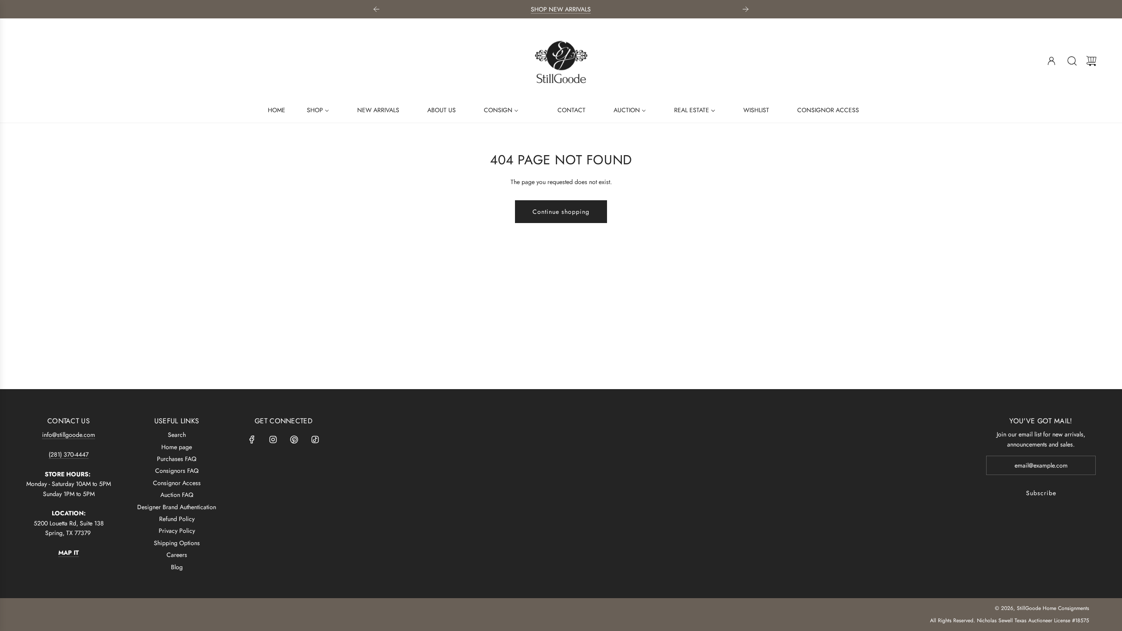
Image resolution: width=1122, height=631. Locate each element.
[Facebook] (252, 439)
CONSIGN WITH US (650, 9)
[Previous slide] (376, 9)
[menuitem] (271, 109)
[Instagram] (273, 439)
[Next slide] (746, 9)
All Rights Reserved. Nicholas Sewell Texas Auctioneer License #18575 (1009, 620)
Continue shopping (561, 211)
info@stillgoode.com (68, 434)
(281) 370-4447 (69, 454)
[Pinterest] (294, 439)
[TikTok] (315, 439)
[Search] (1072, 61)
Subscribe (1041, 493)
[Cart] (1091, 61)
